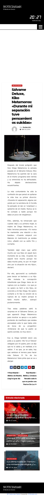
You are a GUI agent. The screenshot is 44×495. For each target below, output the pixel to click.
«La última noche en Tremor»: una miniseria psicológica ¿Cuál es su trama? (21, 464)
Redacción (27, 127)
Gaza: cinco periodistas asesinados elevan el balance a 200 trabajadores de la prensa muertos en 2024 (21, 419)
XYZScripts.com (32, 494)
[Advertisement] (22, 53)
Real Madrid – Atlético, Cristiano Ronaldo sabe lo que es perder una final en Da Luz (29, 378)
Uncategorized (17, 85)
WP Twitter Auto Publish (13, 494)
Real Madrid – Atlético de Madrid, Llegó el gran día (14, 376)
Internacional (11, 412)
